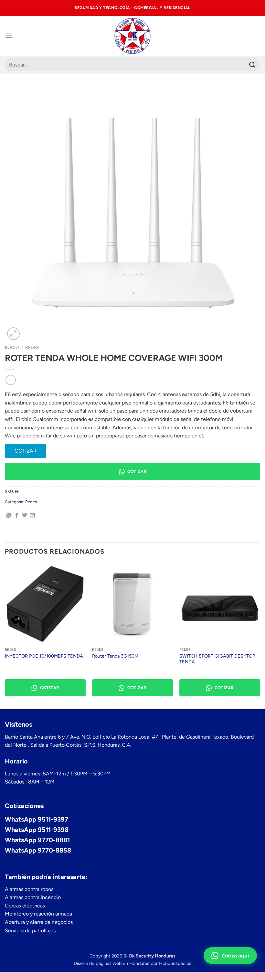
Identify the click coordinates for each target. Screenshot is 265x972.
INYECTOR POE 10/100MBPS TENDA (44, 656)
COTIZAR (26, 451)
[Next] (260, 636)
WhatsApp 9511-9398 (37, 830)
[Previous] (5, 636)
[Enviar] (252, 64)
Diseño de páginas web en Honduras (111, 963)
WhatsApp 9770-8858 (38, 850)
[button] (9, 36)
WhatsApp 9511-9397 (36, 819)
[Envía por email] (32, 515)
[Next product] (10, 380)
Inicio (12, 347)
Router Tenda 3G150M (115, 656)
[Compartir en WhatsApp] (8, 515)
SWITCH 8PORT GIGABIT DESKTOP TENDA (217, 659)
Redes (32, 347)
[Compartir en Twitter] (24, 515)
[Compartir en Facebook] (16, 515)
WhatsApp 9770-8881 (37, 840)
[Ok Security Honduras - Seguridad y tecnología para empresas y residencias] (132, 36)
